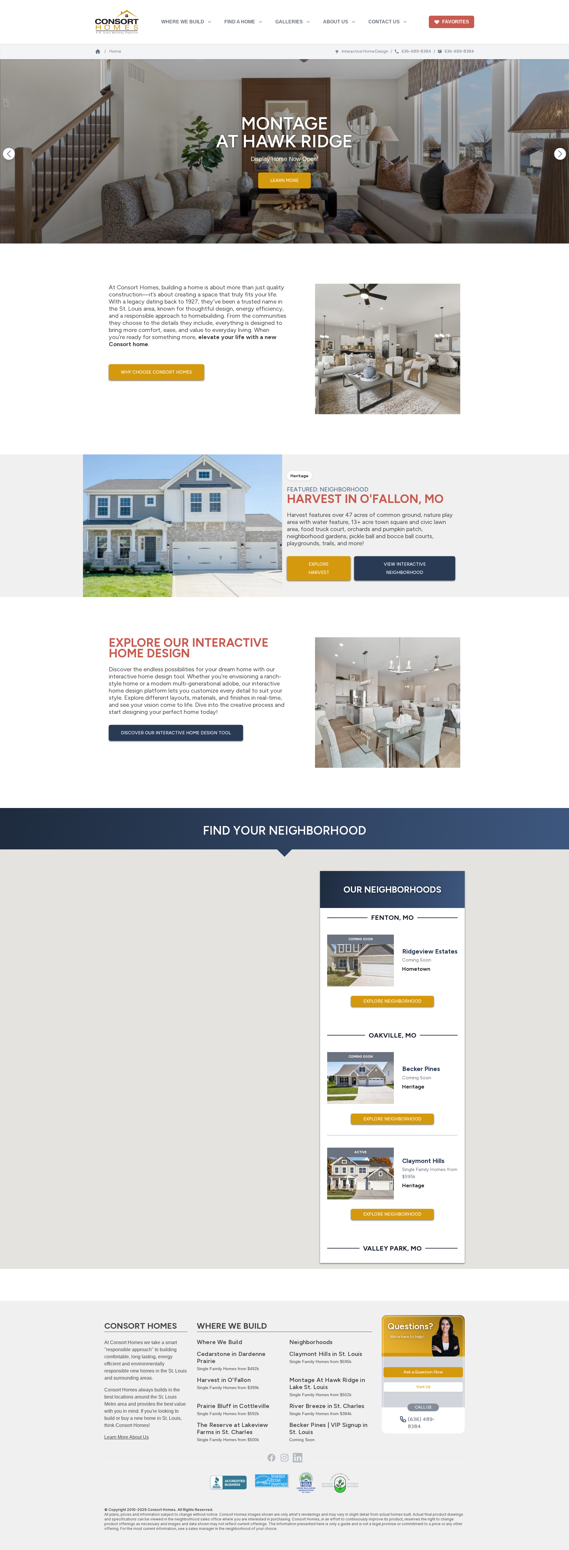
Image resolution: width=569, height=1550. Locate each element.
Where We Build (219, 1342)
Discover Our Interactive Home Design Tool (176, 733)
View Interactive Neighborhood (405, 568)
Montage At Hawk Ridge (327, 1383)
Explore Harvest (319, 568)
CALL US (423, 1407)
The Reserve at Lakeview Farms (232, 1428)
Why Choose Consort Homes (156, 372)
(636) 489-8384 (421, 1419)
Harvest (224, 1379)
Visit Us (423, 1386)
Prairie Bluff (233, 1405)
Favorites (455, 21)
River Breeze (326, 1405)
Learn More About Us (126, 1437)
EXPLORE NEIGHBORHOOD (392, 1001)
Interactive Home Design (365, 51)
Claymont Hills (325, 1353)
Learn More (284, 175)
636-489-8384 (416, 51)
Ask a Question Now (423, 1372)
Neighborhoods (311, 1342)
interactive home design (140, 676)
